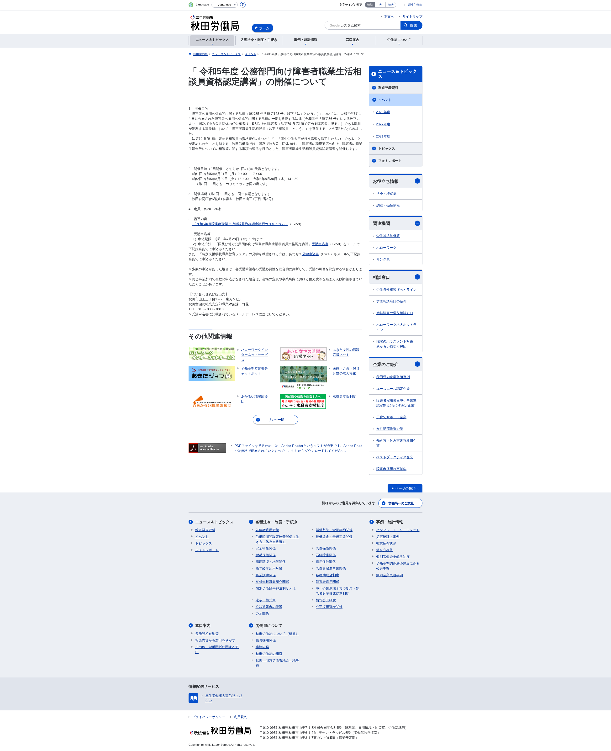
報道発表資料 (388, 88)
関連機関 (381, 223)
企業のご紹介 (386, 364)
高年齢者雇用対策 (269, 568)
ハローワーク (386, 247)
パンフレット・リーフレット (398, 530)
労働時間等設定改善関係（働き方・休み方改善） (277, 539)
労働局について (269, 626)
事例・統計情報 (389, 522)
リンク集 (383, 259)
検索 (414, 25)
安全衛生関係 (266, 548)
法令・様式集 (386, 194)
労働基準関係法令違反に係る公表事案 (398, 565)
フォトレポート (390, 161)
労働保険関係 (326, 548)
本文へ (389, 16)
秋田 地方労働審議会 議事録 (277, 662)
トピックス (386, 148)
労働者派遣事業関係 (331, 568)
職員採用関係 (266, 640)
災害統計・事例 (388, 537)
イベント (385, 100)
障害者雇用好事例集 (391, 469)
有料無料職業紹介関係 (272, 582)
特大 (391, 4)
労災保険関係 (266, 555)
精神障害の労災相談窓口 (394, 313)
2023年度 (383, 112)
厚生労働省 (415, 4)
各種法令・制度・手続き (277, 522)
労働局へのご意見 (401, 503)
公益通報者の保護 (269, 607)
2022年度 (383, 124)
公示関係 (262, 613)
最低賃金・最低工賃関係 (334, 537)
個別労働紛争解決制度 (393, 557)
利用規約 (240, 717)
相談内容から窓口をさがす (215, 640)
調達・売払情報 (388, 205)
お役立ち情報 (386, 181)
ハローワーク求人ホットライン (396, 327)
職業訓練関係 (266, 575)
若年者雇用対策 (267, 530)
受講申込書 (320, 244)
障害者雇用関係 (327, 582)
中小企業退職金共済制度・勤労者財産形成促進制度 (337, 591)
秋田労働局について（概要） (277, 633)
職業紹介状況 (386, 543)
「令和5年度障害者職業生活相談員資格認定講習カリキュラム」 (240, 224)
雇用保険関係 (326, 562)
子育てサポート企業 (391, 417)
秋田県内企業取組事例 (393, 377)
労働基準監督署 (388, 236)
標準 (370, 4)
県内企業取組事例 (389, 575)
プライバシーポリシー (209, 717)
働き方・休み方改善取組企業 (396, 443)
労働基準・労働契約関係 (334, 530)
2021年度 (383, 136)
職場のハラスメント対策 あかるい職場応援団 (396, 343)
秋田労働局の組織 (269, 654)
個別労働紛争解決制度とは (276, 588)
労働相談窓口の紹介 (391, 301)
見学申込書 (310, 254)
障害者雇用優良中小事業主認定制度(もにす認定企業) (396, 402)
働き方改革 (384, 550)
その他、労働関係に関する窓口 (217, 649)
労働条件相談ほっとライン (396, 289)
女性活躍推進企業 (389, 429)
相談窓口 (381, 277)
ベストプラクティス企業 (394, 457)
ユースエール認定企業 (393, 389)
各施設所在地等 (207, 633)
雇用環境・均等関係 (271, 562)
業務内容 (262, 647)
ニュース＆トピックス (397, 74)
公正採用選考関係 (329, 607)
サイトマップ (412, 16)
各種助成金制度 (327, 575)
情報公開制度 (326, 600)
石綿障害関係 (326, 555)
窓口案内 (203, 626)
